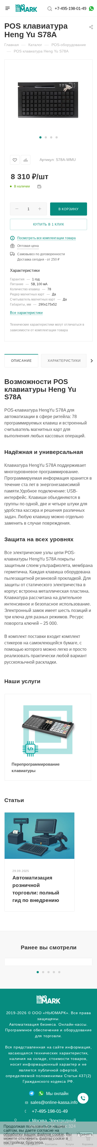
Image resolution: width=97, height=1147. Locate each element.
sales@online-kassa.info (54, 1102)
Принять (85, 1134)
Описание (21, 360)
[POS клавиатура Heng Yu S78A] (48, 100)
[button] (40, 137)
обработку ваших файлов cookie (34, 1134)
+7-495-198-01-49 (70, 8)
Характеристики (64, 360)
